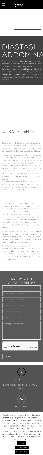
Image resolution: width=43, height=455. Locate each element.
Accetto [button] (22, 443)
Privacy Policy (21, 447)
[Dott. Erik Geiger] (17, 5)
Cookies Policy (21, 452)
